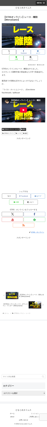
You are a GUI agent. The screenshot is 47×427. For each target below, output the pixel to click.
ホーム (12, 413)
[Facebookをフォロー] (34, 214)
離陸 (24, 129)
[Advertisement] (23, 164)
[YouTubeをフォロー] (12, 219)
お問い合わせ (23, 420)
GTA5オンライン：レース (11, 129)
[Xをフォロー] (12, 214)
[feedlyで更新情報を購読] (34, 219)
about (12, 417)
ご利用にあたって (35, 417)
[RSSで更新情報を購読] (23, 225)
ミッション (35, 413)
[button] (31, 58)
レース (19, 133)
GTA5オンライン (9, 133)
